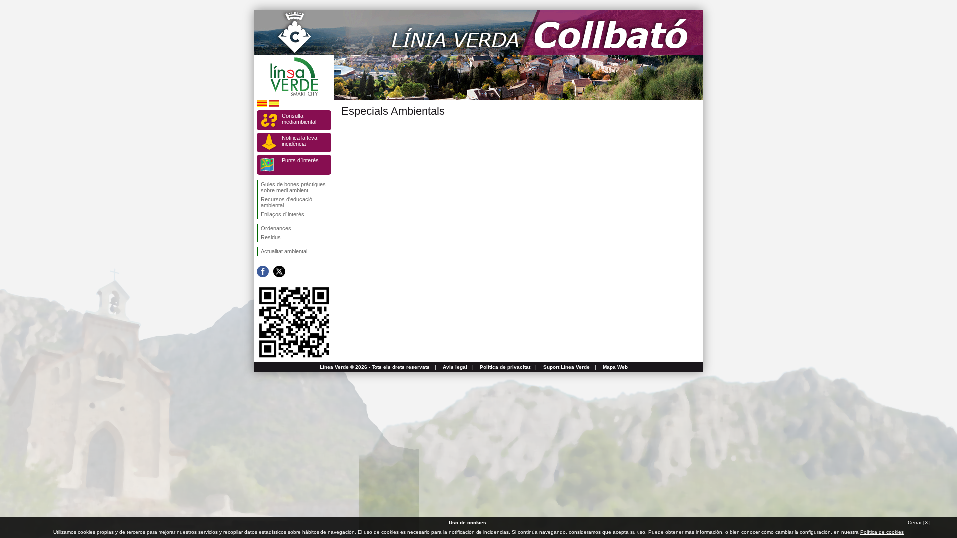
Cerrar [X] (919, 522)
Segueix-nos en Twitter (279, 271)
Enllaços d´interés (282, 214)
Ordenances (276, 228)
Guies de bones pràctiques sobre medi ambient (293, 187)
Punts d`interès (300, 160)
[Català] (262, 105)
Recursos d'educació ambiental (286, 202)
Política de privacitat (505, 367)
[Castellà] (274, 105)
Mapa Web (615, 367)
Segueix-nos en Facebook (263, 271)
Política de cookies (882, 532)
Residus (271, 237)
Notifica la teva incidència (299, 141)
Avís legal (455, 367)
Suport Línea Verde (566, 367)
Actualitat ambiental (284, 251)
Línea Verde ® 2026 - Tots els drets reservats (375, 367)
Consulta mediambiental (299, 119)
